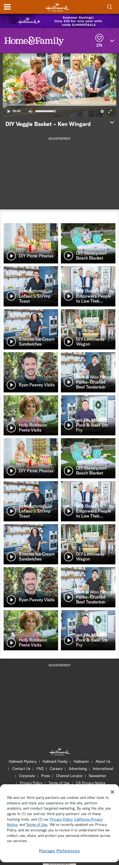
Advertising (78, 769)
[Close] (112, 791)
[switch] (30, 111)
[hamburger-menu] (7, 7)
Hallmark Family (55, 762)
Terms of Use (59, 783)
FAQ (40, 769)
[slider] (59, 105)
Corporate (27, 776)
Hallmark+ (81, 762)
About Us (102, 762)
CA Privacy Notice (90, 783)
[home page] (57, 7)
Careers (56, 769)
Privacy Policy (31, 783)
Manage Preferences (59, 851)
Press (45, 776)
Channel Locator (69, 776)
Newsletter (97, 776)
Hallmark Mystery (23, 762)
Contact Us (21, 769)
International (103, 769)
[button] (31, 85)
